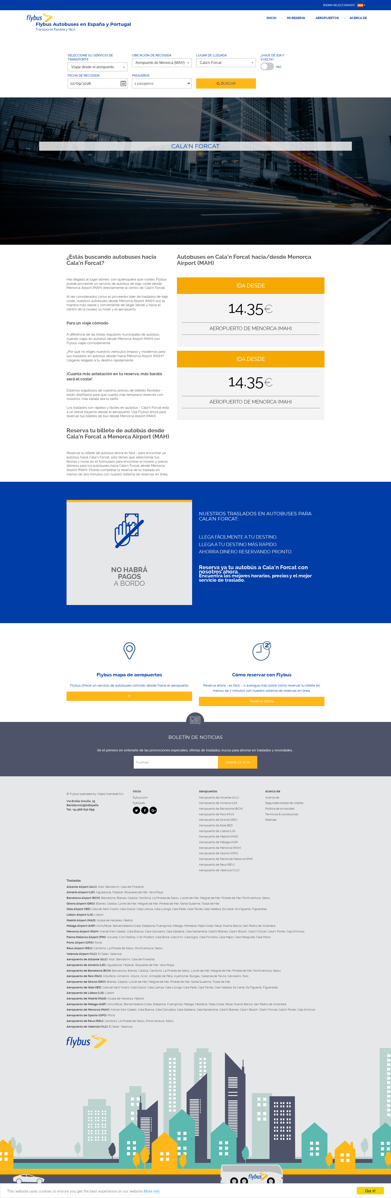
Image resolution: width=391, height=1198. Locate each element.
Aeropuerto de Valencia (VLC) (219, 870)
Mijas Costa (205, 925)
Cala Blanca (135, 931)
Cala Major (226, 937)
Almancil (123, 976)
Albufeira (109, 976)
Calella (132, 898)
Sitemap (271, 819)
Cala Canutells (155, 931)
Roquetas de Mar (135, 892)
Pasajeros (141, 75)
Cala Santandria (196, 931)
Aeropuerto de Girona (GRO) (218, 819)
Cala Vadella (212, 909)
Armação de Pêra (161, 976)
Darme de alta (237, 762)
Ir (129, 696)
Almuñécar (104, 925)
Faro (245, 976)
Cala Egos (191, 937)
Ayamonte (181, 976)
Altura (135, 976)
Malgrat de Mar (210, 898)
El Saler (103, 954)
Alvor (144, 976)
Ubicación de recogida (151, 55)
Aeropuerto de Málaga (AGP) (218, 842)
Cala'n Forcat (257, 931)
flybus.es (139, 803)
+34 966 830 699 (83, 809)
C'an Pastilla (127, 937)
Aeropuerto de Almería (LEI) (218, 803)
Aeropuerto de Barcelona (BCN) (221, 808)
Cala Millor (263, 937)
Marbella (190, 925)
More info (152, 1191)
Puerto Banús (232, 925)
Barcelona (108, 898)
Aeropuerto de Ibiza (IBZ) (216, 825)
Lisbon (99, 914)
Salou (266, 898)
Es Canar (228, 909)
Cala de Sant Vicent (105, 909)
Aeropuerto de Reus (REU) (217, 864)
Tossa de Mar (210, 903)
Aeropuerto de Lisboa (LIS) (217, 831)
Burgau (195, 976)
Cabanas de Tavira (213, 976)
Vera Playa (156, 892)
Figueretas (259, 909)
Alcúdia (112, 937)
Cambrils (145, 898)
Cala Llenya (145, 909)
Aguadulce (103, 892)
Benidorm (112, 886)
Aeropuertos (327, 18)
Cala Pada (179, 909)
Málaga (178, 925)
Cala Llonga (162, 909)
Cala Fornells (208, 937)
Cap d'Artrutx (296, 931)
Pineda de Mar (231, 898)
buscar (228, 83)
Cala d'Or (177, 937)
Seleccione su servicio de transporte (90, 57)
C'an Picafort (145, 937)
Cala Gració (127, 909)
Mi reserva (296, 18)
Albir (101, 886)
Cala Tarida (194, 909)
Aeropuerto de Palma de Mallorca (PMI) (226, 859)
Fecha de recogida (84, 75)
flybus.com (140, 797)
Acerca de (358, 18)
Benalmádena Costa (127, 925)
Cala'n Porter (276, 931)
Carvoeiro (234, 976)
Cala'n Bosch (238, 931)
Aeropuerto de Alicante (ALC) (219, 797)
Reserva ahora (262, 701)
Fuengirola (164, 925)
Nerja (218, 925)
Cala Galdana (175, 931)
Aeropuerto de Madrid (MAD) (218, 836)
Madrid (128, 920)
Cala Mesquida (245, 937)
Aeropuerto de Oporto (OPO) (218, 853)
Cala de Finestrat (132, 886)
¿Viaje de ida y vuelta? (272, 57)
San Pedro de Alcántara (259, 925)
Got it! (370, 1190)
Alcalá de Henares (109, 920)
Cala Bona (162, 937)
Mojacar (117, 892)
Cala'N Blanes (218, 931)
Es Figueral (243, 909)
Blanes (121, 898)
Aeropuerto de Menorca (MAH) (220, 847)
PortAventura (251, 898)
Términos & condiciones (281, 814)
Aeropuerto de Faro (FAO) (216, 814)
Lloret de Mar (189, 898)
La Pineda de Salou (165, 898)
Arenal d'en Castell (113, 931)
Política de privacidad (279, 808)
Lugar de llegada (211, 55)
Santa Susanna (190, 903)
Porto (98, 942)
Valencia (116, 954)
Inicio (272, 18)
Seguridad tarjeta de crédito (284, 803)
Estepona (148, 925)
